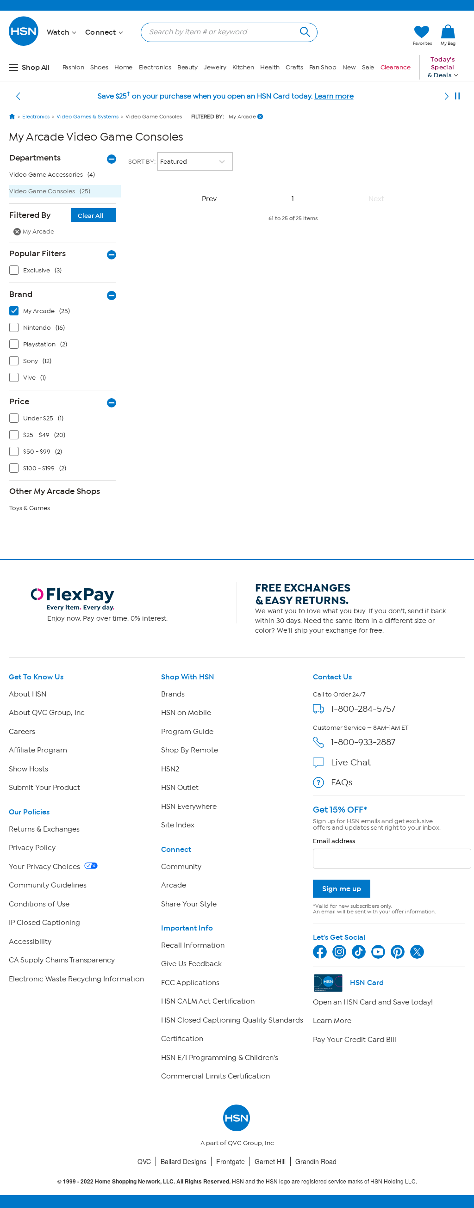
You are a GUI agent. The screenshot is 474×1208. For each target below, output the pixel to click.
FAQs (342, 782)
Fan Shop (322, 67)
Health (269, 67)
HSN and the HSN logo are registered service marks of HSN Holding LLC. (237, 1181)
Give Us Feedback (191, 964)
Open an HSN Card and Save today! (373, 1002)
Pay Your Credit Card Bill (354, 1039)
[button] (362, 36)
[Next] (446, 96)
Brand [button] (20, 294)
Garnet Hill (270, 1161)
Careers (22, 731)
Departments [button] (35, 158)
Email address (334, 841)
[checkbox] (65, 272)
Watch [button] (59, 32)
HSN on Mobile (186, 713)
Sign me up (341, 888)
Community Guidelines (48, 885)
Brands (173, 694)
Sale (368, 67)
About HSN (27, 694)
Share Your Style (189, 904)
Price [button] (19, 401)
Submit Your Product (44, 787)
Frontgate (230, 1161)
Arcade (173, 885)
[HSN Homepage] (12, 116)
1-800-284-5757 (363, 708)
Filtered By (56, 215)
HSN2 (170, 769)
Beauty (187, 67)
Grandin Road (316, 1161)
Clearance (395, 67)
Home (123, 67)
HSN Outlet (180, 787)
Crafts (294, 67)
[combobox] (225, 32)
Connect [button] (101, 32)
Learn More (332, 1021)
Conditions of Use (39, 904)
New (349, 67)
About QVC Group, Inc (47, 713)
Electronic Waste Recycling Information (76, 979)
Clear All (91, 216)
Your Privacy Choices (45, 867)
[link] (448, 36)
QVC (144, 1161)
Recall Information (193, 945)
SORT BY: (142, 162)
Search (304, 31)
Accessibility (30, 941)
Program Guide (187, 731)
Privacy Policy (32, 848)
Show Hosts (28, 769)
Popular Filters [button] (37, 253)
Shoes (99, 67)
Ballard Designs (183, 1161)
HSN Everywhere (189, 806)
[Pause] (457, 96)
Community (181, 867)
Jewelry (215, 67)
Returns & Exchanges (44, 829)
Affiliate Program (38, 750)
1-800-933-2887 (363, 742)
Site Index (177, 825)
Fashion (73, 67)
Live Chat (351, 762)
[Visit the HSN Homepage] (24, 44)
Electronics (155, 67)
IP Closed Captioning (44, 922)
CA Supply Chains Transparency (62, 960)
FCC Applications (190, 983)
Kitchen (243, 67)
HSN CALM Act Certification (208, 1001)
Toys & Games (29, 508)
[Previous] (18, 96)
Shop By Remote (189, 750)
